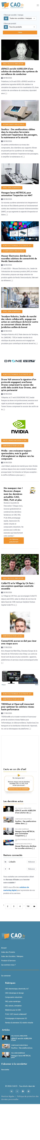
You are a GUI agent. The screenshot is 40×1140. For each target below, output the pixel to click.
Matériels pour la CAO (13, 1010)
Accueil (3, 948)
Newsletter (5, 1070)
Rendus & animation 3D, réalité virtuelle (19, 1023)
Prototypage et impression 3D (16, 1018)
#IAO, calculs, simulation (13, 64)
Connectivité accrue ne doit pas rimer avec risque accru (19, 642)
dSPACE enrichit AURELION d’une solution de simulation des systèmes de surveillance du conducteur (19, 71)
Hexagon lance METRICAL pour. (21, 1056)
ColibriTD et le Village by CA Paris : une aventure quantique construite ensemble (18, 586)
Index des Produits (8, 952)
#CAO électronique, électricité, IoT (17, 245)
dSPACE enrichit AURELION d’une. (21, 1039)
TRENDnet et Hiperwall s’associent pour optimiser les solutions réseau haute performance (17, 707)
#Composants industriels (13, 124)
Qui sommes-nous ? (8, 965)
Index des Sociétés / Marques (12, 956)
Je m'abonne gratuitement (13, 540)
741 (28, 906)
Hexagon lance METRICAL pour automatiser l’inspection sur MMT (16, 194)
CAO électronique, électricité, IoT (25, 840)
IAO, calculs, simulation (23, 808)
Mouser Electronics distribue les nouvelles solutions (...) (25, 847)
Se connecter (6, 976)
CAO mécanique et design (14, 993)
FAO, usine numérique (22, 829)
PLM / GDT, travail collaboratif (16, 1014)
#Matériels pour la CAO (12, 446)
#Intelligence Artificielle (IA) (14, 440)
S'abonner (31, 862)
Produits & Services (8, 961)
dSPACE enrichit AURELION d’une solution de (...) (25, 811)
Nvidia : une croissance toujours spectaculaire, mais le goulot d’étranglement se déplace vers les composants (17, 454)
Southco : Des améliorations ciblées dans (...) (25, 822)
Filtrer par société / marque (13, 15)
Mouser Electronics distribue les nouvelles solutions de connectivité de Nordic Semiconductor (19, 258)
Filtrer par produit (10, 24)
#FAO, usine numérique (12, 188)
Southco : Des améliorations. (22, 1048)
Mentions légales (7, 1096)
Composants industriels (23, 819)
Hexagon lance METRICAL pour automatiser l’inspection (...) (25, 833)
